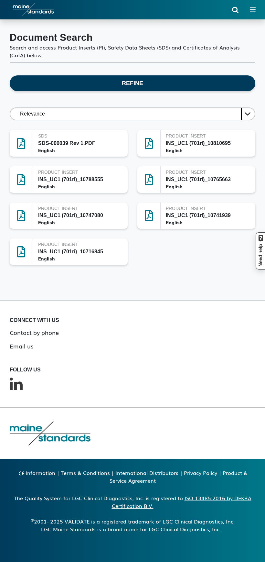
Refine (132, 83)
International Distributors (146, 473)
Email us (22, 346)
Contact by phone (34, 332)
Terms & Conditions (85, 473)
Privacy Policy (200, 473)
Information (40, 473)
